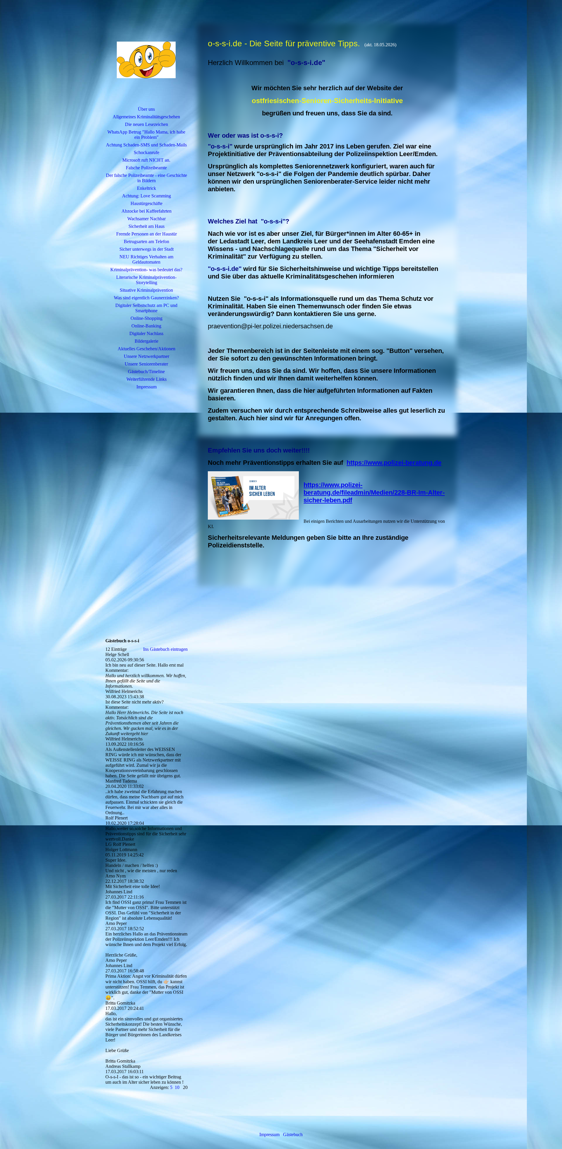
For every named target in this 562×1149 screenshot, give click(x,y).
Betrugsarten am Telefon (146, 241)
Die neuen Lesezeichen (146, 124)
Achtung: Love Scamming (146, 195)
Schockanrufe (146, 152)
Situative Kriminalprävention (146, 290)
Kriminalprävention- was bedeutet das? (146, 269)
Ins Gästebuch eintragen (165, 649)
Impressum (146, 386)
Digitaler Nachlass (146, 333)
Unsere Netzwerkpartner (146, 356)
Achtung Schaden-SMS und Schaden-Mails (146, 144)
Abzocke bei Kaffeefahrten (146, 211)
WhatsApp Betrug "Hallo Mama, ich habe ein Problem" (146, 134)
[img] (146, 60)
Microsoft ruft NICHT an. (146, 160)
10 (177, 1087)
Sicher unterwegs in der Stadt (146, 249)
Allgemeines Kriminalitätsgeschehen (146, 116)
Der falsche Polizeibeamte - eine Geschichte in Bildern (146, 178)
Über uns (146, 109)
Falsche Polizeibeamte (146, 167)
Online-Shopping (146, 318)
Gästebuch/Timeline (146, 371)
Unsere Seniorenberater (146, 363)
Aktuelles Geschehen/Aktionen (146, 348)
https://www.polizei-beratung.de (394, 462)
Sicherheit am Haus (146, 226)
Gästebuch (293, 1134)
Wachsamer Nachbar (146, 218)
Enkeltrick (146, 188)
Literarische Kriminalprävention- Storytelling (146, 280)
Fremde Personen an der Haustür (146, 233)
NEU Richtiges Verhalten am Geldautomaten (146, 259)
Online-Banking (146, 325)
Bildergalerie (146, 341)
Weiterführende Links (146, 379)
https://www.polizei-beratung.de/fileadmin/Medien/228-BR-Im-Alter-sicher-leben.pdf (374, 492)
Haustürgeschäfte (146, 203)
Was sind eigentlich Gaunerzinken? (146, 297)
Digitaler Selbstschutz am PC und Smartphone (146, 308)
